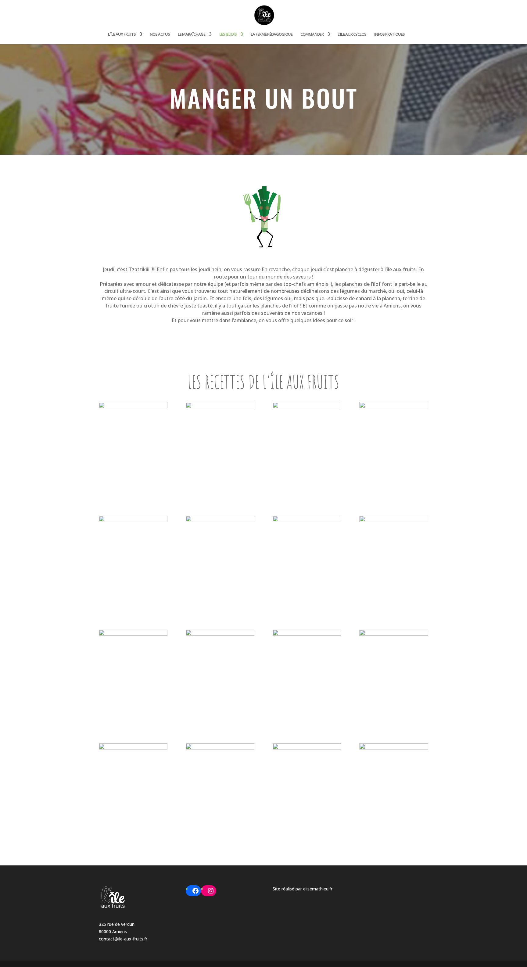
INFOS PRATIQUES (389, 34)
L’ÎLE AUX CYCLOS (352, 34)
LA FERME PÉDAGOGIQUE (271, 34)
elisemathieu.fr (317, 889)
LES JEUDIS (228, 34)
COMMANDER (312, 34)
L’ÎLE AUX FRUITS (122, 34)
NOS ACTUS (160, 34)
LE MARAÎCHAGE (191, 34)
